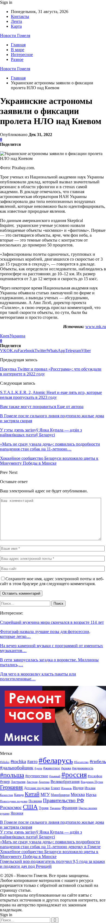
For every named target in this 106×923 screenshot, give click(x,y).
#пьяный (54, 776)
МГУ (45, 794)
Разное (17, 59)
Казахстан (6, 795)
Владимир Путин (92, 781)
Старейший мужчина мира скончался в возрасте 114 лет (52, 622)
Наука (91, 794)
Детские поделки (37, 788)
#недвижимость (82, 768)
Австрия (32, 781)
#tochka (18, 761)
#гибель (98, 761)
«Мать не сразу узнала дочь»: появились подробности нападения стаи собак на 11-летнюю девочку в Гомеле (50, 844)
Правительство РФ (63, 800)
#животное (51, 768)
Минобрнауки (60, 795)
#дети (38, 768)
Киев (5, 336)
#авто (32, 761)
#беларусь (56, 760)
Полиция (35, 801)
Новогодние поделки (13, 801)
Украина (17, 336)
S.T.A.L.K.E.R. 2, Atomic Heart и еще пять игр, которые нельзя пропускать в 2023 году (51, 395)
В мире (17, 49)
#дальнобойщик (16, 767)
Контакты (20, 16)
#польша (12, 775)
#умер (5, 781)
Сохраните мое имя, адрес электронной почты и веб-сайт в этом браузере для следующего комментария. (52, 581)
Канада (19, 795)
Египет (55, 788)
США (30, 807)
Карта (16, 26)
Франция (69, 807)
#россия (74, 775)
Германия (11, 787)
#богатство (81, 762)
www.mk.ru (95, 326)
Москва (78, 794)
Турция (44, 808)
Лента (16, 21)
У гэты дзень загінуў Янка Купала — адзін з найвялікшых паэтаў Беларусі (41, 834)
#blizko (5, 762)
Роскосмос (11, 807)
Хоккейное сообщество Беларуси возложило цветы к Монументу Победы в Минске (49, 854)
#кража (66, 768)
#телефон (95, 776)
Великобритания (65, 781)
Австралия (18, 782)
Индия (78, 788)
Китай (32, 794)
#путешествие (36, 776)
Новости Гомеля (15, 35)
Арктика (44, 781)
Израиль (66, 788)
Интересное (22, 54)
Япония (17, 813)
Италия (90, 788)
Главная (18, 44)
